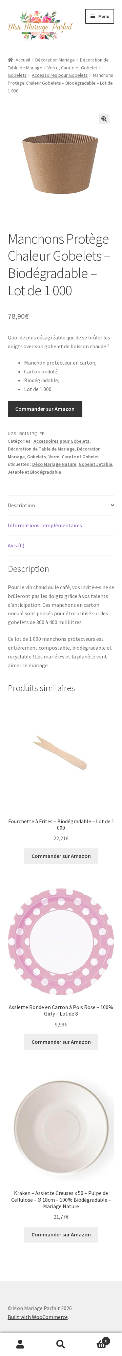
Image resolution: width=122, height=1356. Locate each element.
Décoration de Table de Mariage (41, 449)
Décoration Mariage (55, 60)
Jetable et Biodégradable (34, 472)
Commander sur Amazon (45, 408)
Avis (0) (16, 545)
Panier (94, 1338)
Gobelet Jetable (95, 464)
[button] (104, 118)
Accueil (23, 60)
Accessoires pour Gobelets (60, 75)
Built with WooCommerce (38, 1317)
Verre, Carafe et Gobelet (72, 68)
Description (21, 505)
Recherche (61, 1344)
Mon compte (20, 1344)
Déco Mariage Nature (54, 464)
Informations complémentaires (45, 525)
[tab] (61, 506)
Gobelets (17, 75)
